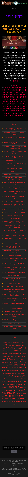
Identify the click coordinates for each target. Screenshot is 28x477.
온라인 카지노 (12, 106)
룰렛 (7, 94)
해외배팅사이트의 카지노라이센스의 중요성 (15, 311)
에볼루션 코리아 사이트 (14, 243)
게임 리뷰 (18, 345)
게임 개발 (13, 342)
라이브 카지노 (16, 356)
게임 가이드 (7, 342)
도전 (20, 92)
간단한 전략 (7, 87)
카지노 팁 (23, 398)
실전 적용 (14, 104)
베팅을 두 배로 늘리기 (13, 99)
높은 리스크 (15, 87)
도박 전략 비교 (10, 92)
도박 (14, 351)
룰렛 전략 (11, 359)
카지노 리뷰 (14, 396)
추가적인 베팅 (6, 113)
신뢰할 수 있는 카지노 (17, 376)
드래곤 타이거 (5, 353)
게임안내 (15, 85)
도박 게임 (20, 90)
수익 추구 (8, 101)
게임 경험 (22, 342)
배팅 (20, 365)
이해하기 (8, 108)
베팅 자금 (21, 97)
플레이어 (19, 401)
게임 (4, 342)
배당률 (16, 365)
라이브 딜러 (19, 353)
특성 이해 (8, 115)
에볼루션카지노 (16, 381)
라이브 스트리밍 (8, 356)
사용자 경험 (23, 370)
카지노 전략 (17, 398)
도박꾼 (16, 92)
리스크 (10, 94)
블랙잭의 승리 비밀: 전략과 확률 (14, 308)
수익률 (13, 101)
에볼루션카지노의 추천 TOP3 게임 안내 (15, 235)
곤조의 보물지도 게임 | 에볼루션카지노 (14, 160)
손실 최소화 (5, 373)
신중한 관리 (7, 104)
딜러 (9, 353)
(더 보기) (15, 81)
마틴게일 (15, 94)
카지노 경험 (8, 396)
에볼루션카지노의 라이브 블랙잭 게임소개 (14, 201)
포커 (5, 401)
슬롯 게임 (14, 373)
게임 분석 (23, 345)
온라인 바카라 (17, 384)
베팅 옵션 (19, 367)
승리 (6, 376)
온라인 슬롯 (6, 387)
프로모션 (15, 401)
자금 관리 (7, 111)
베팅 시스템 (14, 97)
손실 (21, 99)
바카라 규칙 (6, 365)
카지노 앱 (11, 398)
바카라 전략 (12, 365)
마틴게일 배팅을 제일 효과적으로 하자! (15, 286)
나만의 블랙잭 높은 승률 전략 (14, 255)
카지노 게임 (14, 113)
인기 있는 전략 (15, 108)
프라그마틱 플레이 (10, 401)
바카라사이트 (14, 473)
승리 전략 (10, 376)
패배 (13, 115)
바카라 (20, 94)
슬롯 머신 (23, 373)
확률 (15, 404)
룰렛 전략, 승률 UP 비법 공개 (14, 275)
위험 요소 (22, 106)
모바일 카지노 (9, 362)
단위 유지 (14, 90)
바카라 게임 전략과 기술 (14, 283)
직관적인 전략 (21, 111)
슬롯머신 (19, 373)
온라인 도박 (12, 384)
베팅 (5, 367)
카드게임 (22, 390)
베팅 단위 (8, 97)
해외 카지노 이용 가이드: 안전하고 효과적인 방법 (15, 174)
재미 (11, 390)
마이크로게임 (16, 469)
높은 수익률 (7, 90)
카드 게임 (18, 390)
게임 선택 (4, 348)
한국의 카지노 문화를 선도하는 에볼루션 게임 (14, 272)
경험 (7, 351)
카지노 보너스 (21, 396)
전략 (14, 390)
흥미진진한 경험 (19, 115)
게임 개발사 (17, 342)
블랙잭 (12, 370)
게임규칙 (9, 345)
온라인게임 (7, 384)
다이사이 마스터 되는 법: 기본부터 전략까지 (15, 212)
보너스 (8, 370)
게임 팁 (14, 348)
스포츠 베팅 (9, 373)
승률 (3, 376)
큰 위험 (20, 113)
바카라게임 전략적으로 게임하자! (14, 323)
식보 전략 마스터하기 (15, 171)
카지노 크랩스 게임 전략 (14, 218)
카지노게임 (19, 393)
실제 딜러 (20, 104)
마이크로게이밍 (21, 359)
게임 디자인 (13, 345)
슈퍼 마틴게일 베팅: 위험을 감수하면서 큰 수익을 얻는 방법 (14, 29)
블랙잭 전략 (18, 370)
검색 (14, 445)
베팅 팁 (5, 370)
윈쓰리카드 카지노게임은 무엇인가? (15, 215)
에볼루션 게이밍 (7, 381)
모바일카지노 (15, 362)
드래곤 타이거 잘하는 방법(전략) (14, 168)
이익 (4, 108)
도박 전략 (18, 351)
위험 (18, 106)
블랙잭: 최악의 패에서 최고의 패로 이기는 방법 (14, 209)
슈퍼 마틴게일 (20, 101)
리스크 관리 (16, 359)
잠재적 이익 (13, 111)
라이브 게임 (12, 353)
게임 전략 (9, 348)
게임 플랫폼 (19, 348)
